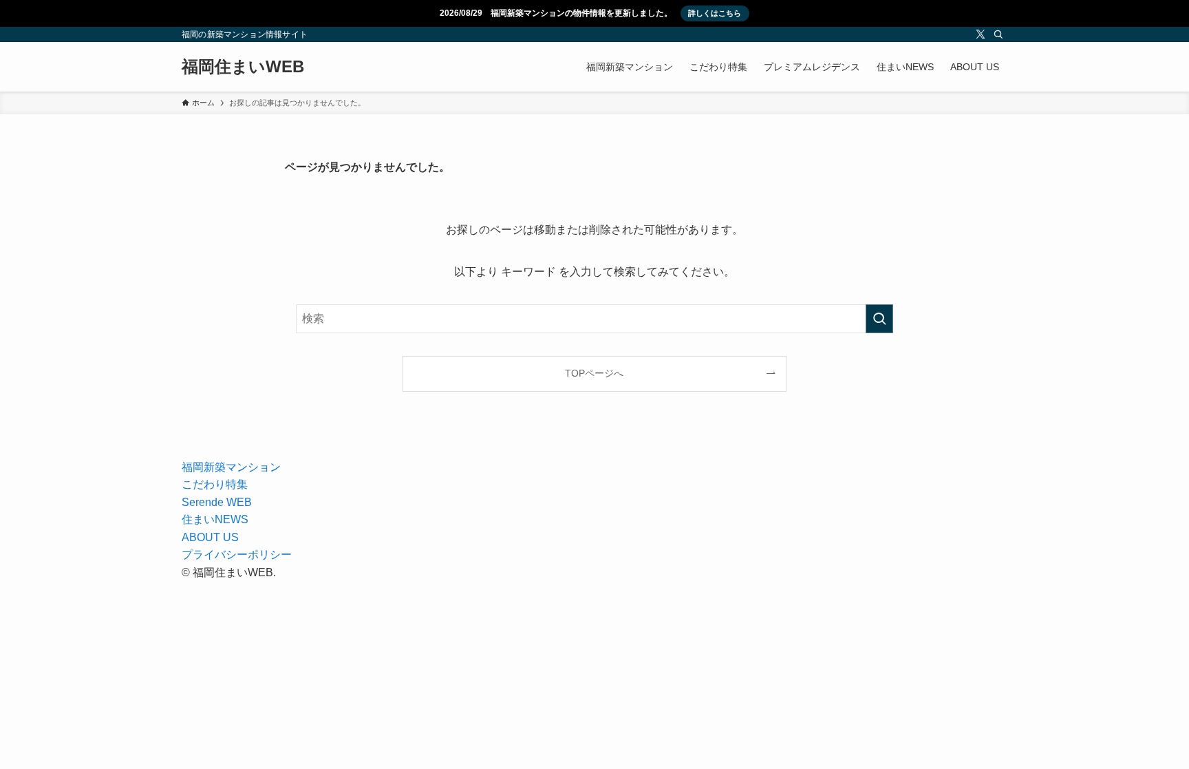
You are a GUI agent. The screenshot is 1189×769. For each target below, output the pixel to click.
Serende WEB (217, 502)
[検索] (998, 34)
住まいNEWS (215, 519)
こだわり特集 (215, 484)
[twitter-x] (980, 34)
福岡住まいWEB (243, 67)
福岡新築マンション (231, 467)
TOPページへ (594, 373)
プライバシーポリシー (237, 554)
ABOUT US (210, 537)
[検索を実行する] (879, 318)
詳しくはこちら (714, 13)
